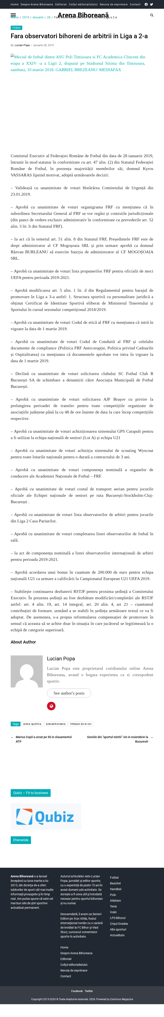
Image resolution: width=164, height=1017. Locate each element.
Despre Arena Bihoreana (37, 4)
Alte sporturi (118, 929)
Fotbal (16, 27)
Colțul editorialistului (83, 4)
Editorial (61, 4)
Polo (113, 895)
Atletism (115, 900)
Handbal (115, 889)
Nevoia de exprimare (114, 4)
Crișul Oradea (119, 923)
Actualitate (117, 935)
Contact (135, 4)
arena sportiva (32, 723)
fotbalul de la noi (80, 723)
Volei (113, 912)
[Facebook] (146, 4)
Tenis (113, 906)
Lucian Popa (22, 45)
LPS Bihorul (117, 918)
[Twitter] (151, 4)
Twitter (89, 991)
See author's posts (69, 693)
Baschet (115, 883)
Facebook (77, 991)
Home (15, 4)
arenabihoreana (56, 723)
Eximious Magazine (121, 999)
